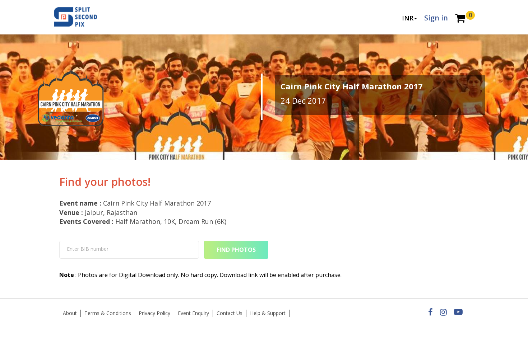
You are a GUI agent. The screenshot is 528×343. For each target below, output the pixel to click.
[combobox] (129, 250)
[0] (460, 19)
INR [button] (407, 18)
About (70, 313)
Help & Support (268, 313)
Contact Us (229, 313)
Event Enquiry (193, 313)
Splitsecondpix (81, 17)
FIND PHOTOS (236, 250)
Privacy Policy (154, 313)
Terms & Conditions (107, 313)
